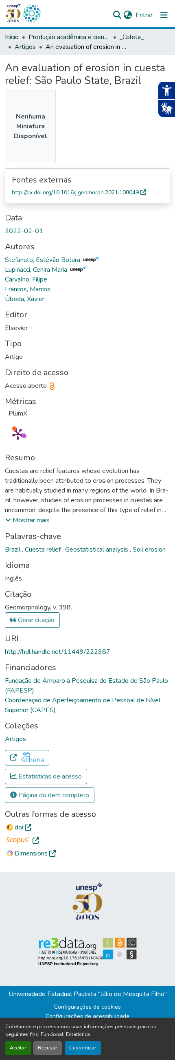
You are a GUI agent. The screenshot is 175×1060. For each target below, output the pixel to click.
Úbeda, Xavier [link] (24, 299)
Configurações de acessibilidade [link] (87, 1016)
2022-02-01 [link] (24, 231)
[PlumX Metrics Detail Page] (18, 434)
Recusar (47, 1047)
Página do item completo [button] (53, 795)
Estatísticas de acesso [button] (49, 776)
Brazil (13, 549)
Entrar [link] (144, 15)
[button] (32, 13)
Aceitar (18, 1047)
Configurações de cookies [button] (87, 1007)
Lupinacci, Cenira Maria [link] (37, 269)
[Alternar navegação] (164, 15)
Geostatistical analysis (97, 549)
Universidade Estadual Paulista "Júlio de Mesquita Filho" (88, 994)
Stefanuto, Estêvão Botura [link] (43, 259)
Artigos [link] (25, 46)
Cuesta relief (43, 549)
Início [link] (12, 37)
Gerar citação (35, 620)
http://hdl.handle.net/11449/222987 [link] (57, 651)
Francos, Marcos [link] (27, 289)
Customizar (82, 1047)
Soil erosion (149, 549)
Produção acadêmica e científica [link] (69, 37)
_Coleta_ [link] (132, 37)
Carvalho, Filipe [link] (26, 279)
